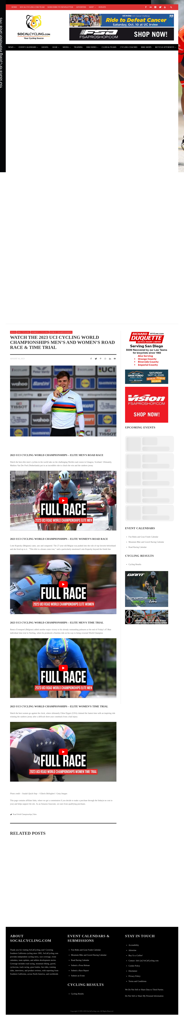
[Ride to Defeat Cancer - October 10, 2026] (121, 20)
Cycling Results (135, 564)
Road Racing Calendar (138, 547)
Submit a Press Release (80, 965)
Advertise (132, 950)
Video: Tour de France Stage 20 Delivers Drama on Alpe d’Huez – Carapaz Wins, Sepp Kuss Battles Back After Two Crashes (99, 879)
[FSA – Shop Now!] (121, 34)
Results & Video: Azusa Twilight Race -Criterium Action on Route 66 (98, 918)
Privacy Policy (134, 976)
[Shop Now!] (146, 404)
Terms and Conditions (137, 981)
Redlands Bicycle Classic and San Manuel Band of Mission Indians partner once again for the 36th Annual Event (87, 123)
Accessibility (134, 945)
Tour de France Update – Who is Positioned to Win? (45, 89)
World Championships (61, 332)
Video (35, 814)
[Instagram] (155, 7)
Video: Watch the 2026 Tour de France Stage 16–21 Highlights (61, 877)
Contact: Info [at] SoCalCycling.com (144, 961)
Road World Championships (22, 814)
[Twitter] (160, 7)
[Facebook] (146, 7)
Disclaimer (133, 971)
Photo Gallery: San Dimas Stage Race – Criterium (44, 55)
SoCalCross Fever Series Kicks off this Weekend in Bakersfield (54, 294)
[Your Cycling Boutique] (146, 617)
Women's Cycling (39, 332)
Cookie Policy (134, 966)
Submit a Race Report (80, 970)
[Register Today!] (146, 376)
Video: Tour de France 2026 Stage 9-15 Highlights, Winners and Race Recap (25, 918)
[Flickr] (150, 7)
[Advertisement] (146, 645)
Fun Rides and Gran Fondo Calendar (143, 537)
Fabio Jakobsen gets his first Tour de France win (44, 192)
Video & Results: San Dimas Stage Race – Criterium (44, 260)
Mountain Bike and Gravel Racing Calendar (146, 542)
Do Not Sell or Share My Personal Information (144, 996)
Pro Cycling (24, 332)
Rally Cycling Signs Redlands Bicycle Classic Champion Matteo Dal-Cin (60, 158)
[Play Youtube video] (63, 500)
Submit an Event (78, 976)
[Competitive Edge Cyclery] (146, 589)
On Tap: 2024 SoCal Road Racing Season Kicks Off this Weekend (52, 226)
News (13, 332)
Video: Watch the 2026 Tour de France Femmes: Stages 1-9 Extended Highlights (26, 876)
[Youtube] (165, 7)
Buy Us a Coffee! (136, 955)
